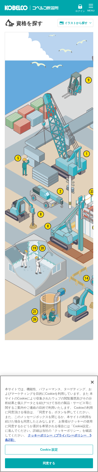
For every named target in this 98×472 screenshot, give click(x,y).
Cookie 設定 (49, 449)
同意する (49, 463)
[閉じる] (92, 382)
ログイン (80, 11)
